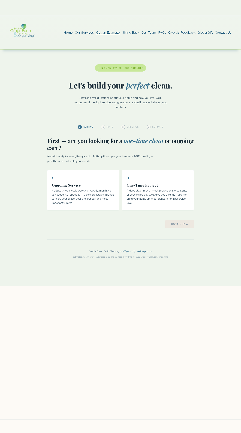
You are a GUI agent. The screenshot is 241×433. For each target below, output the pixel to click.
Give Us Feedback (181, 32)
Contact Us (223, 32)
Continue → (179, 224)
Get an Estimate (108, 32)
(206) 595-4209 (128, 251)
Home (68, 32)
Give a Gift (205, 32)
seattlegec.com (144, 251)
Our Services (84, 32)
